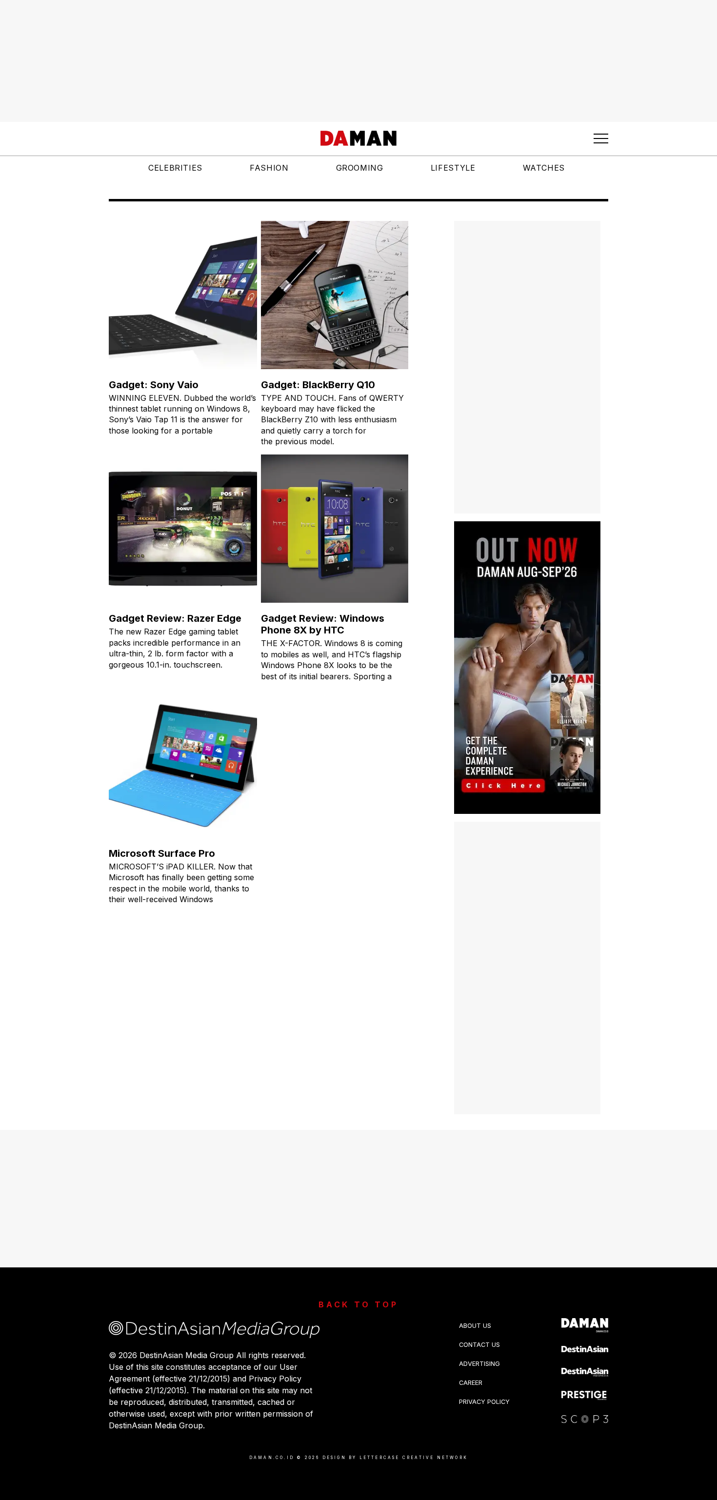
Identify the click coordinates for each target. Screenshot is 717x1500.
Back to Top (358, 1304)
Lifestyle (453, 168)
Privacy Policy (484, 1401)
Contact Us (479, 1344)
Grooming (359, 168)
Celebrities (175, 168)
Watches (544, 168)
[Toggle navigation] (601, 138)
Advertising (479, 1363)
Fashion (269, 168)
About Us (475, 1325)
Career (470, 1382)
